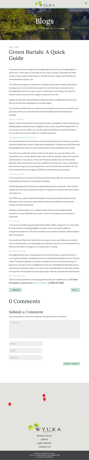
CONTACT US (44, 447)
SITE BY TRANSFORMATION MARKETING (44, 455)
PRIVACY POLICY (44, 436)
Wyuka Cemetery (40, 283)
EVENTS (44, 439)
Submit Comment (71, 364)
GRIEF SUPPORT (44, 443)
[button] (44, 400)
